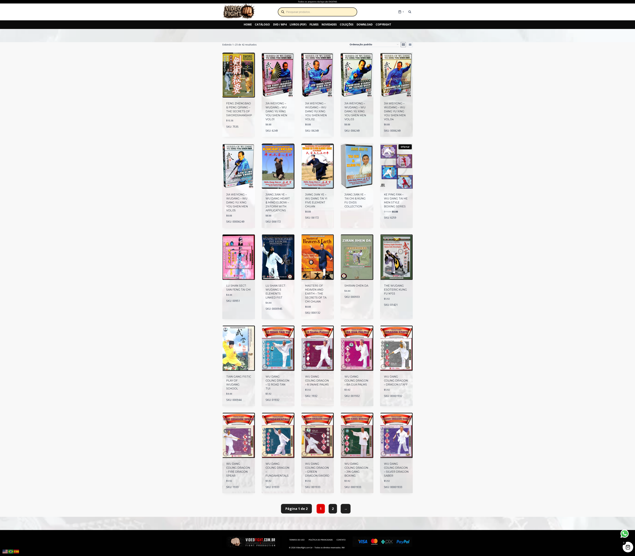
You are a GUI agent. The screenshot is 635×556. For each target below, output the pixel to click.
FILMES (314, 24)
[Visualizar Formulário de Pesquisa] (410, 12)
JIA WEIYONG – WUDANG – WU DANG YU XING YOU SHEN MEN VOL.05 (237, 202)
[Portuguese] (11, 551)
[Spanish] (16, 551)
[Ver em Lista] (410, 44)
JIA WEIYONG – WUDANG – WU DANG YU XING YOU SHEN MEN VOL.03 (355, 111)
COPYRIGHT (383, 24)
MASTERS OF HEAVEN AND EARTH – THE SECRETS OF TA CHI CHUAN (315, 293)
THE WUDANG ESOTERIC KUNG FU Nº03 (395, 289)
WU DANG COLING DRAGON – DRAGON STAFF (396, 380)
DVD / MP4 (280, 24)
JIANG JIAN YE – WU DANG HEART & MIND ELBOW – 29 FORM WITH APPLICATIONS (278, 202)
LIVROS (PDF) (298, 24)
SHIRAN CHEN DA (356, 285)
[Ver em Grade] (403, 44)
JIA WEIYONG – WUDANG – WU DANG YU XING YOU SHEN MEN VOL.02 (316, 111)
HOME (248, 24)
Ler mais (357, 218)
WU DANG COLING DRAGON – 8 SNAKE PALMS (317, 380)
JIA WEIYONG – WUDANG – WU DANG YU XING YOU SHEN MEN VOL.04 (395, 111)
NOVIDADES (329, 24)
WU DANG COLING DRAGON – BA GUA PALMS (356, 380)
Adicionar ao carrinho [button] (239, 132)
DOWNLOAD (365, 24)
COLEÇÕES (346, 24)
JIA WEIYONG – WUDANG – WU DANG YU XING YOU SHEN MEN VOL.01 (276, 111)
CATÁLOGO (262, 24)
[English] (5, 551)
